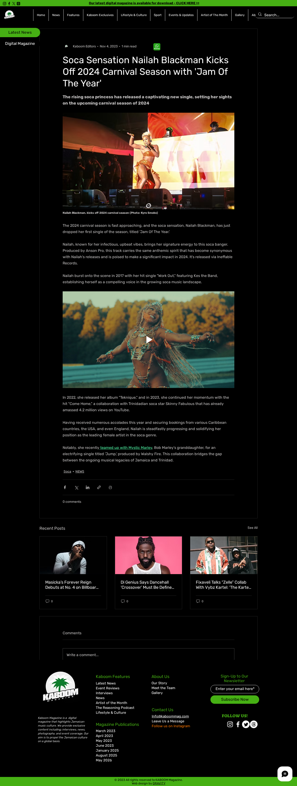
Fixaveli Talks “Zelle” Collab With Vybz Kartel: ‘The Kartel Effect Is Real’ (223, 585)
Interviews (104, 693)
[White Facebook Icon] (238, 724)
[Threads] (18, 3)
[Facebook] (9, 3)
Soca (67, 472)
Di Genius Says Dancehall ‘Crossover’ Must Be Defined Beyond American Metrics (147, 585)
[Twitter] (246, 724)
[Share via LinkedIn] (87, 487)
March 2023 (105, 731)
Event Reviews (107, 688)
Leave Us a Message (168, 721)
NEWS (79, 472)
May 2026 (104, 760)
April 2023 (104, 736)
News (100, 698)
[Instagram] (4, 3)
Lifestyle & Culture (111, 712)
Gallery (157, 693)
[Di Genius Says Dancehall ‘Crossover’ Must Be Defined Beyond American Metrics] (148, 555)
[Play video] (148, 339)
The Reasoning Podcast (115, 708)
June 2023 (105, 745)
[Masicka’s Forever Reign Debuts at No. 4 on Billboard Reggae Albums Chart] (73, 555)
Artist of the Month (111, 703)
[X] (14, 3)
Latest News (106, 683)
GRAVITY (159, 783)
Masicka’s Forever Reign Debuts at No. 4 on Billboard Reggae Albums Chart (72, 585)
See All (253, 528)
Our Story (159, 683)
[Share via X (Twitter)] (76, 487)
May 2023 (104, 741)
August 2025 (106, 755)
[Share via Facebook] (65, 487)
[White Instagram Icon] (230, 724)
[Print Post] (110, 487)
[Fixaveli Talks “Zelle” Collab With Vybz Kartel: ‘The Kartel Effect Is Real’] (223, 555)
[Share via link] (99, 487)
